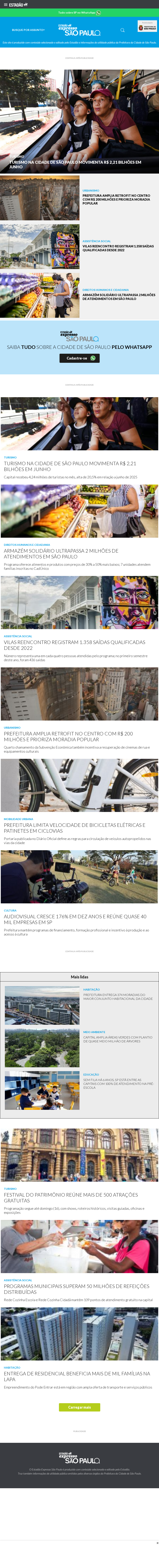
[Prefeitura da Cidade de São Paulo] (147, 28)
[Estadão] (18, 4)
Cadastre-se (77, 358)
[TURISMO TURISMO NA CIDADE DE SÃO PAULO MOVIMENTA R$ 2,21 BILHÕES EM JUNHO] (79, 121)
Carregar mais (79, 1407)
